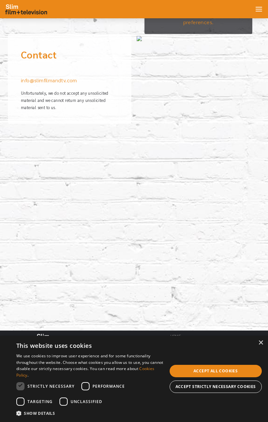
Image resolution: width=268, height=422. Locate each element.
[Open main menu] (259, 9)
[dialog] (134, 379)
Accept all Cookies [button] (215, 371)
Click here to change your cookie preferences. (198, 18)
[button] (91, 413)
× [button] (260, 342)
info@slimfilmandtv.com (49, 80)
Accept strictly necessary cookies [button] (216, 386)
